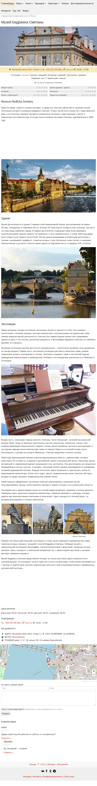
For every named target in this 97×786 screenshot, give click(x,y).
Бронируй (39, 3)
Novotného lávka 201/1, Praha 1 (26, 69)
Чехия (28, 3)
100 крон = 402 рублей (57, 764)
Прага (18, 3)
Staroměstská (18, 637)
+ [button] (94, 671)
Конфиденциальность (53, 776)
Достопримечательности (82, 3)
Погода (37, 764)
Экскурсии (6, 11)
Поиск (11, 3)
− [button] (94, 674)
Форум (25, 11)
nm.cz (69, 69)
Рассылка (69, 776)
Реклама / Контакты (32, 776)
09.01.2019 (5, 730)
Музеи (33, 16)
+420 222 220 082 (53, 69)
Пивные (65, 3)
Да (34, 95)
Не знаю (44, 95)
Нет (38, 95)
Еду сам (16, 11)
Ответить (5, 738)
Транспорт (53, 3)
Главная (5, 3)
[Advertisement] (48, 140)
